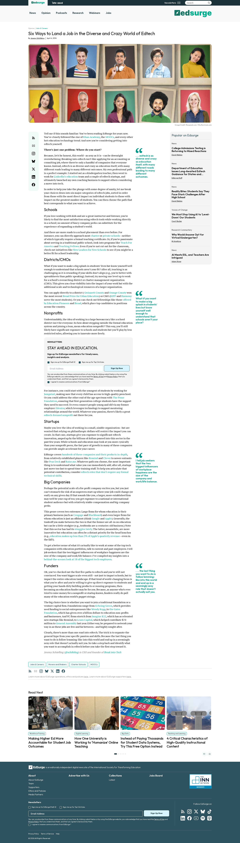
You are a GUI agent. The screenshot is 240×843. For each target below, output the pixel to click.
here (86, 676)
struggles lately (83, 529)
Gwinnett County (94, 292)
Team (31, 783)
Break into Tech (112, 652)
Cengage (78, 515)
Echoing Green (103, 605)
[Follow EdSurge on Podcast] (209, 818)
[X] (52, 671)
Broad (78, 303)
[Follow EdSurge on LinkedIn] (183, 818)
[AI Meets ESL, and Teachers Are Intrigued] (191, 255)
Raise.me (71, 461)
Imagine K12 (99, 616)
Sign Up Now (117, 368)
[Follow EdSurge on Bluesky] (203, 811)
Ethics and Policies (37, 790)
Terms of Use (98, 377)
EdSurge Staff (177, 178)
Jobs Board (156, 775)
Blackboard (95, 515)
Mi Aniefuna (176, 241)
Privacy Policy (112, 377)
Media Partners (35, 794)
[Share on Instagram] (33, 153)
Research (77, 12)
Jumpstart (49, 394)
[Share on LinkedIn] (33, 177)
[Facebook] (63, 671)
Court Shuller (177, 221)
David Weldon (177, 155)
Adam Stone (176, 261)
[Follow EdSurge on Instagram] (189, 811)
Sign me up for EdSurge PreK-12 (63, 362)
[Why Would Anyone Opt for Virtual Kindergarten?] (191, 236)
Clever (107, 458)
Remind (93, 458)
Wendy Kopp (98, 609)
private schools (111, 235)
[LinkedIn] (57, 671)
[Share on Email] (33, 145)
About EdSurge (35, 779)
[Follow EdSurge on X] (196, 811)
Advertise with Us (79, 775)
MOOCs (109, 137)
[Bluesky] (46, 671)
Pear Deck (54, 461)
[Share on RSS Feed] (33, 138)
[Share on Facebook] (33, 184)
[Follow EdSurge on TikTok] (209, 811)
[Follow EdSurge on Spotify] (203, 818)
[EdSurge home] (38, 3)
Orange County (117, 292)
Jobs (108, 12)
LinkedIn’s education (66, 176)
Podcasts (61, 12)
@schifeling (71, 652)
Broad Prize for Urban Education (81, 296)
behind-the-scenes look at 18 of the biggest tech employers (78, 559)
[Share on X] (33, 169)
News (32, 12)
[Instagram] (41, 671)
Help (57, 834)
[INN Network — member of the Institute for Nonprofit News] (200, 781)
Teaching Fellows (69, 246)
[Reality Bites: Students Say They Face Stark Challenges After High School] (191, 195)
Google (96, 518)
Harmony (126, 296)
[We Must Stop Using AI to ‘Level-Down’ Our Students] (191, 216)
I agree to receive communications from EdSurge (70, 382)
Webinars (94, 12)
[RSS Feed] (30, 671)
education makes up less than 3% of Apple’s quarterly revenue (85, 536)
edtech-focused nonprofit (58, 415)
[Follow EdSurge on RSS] (183, 811)
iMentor (60, 408)
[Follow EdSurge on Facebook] (189, 818)
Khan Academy (91, 137)
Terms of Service (47, 834)
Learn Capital (84, 619)
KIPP (113, 296)
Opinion (45, 12)
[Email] (35, 671)
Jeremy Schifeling (37, 38)
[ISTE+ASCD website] (57, 3)
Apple (108, 518)
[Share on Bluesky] (33, 161)
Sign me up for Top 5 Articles (93, 362)
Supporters (33, 787)
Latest (112, 779)
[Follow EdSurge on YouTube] (196, 818)
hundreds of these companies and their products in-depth (94, 454)
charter (95, 235)
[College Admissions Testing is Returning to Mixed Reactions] (191, 150)
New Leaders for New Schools (89, 249)
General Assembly (66, 623)
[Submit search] (209, 3)
